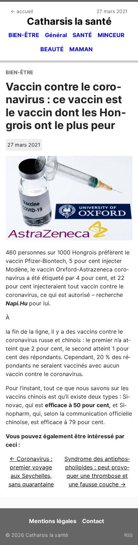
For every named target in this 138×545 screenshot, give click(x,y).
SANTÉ (82, 35)
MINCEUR (111, 35)
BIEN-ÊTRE (23, 35)
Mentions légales (52, 521)
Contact (93, 521)
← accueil (22, 11)
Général (56, 35)
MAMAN (81, 49)
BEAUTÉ (52, 49)
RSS (128, 535)
